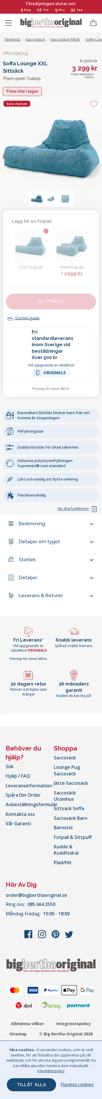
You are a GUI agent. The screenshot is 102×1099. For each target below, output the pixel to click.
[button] (36, 198)
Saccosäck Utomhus (65, 796)
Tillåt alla (31, 1084)
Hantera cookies (77, 1084)
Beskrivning (32, 523)
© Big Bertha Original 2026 (66, 1034)
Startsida (12, 39)
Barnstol (63, 827)
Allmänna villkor (27, 1023)
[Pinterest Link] (56, 937)
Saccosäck (65, 758)
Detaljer (28, 577)
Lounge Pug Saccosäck (67, 770)
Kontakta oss (20, 814)
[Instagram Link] (42, 937)
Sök (10, 766)
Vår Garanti (18, 823)
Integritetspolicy (73, 1023)
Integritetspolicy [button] (51, 1070)
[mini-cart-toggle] (93, 23)
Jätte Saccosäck (71, 783)
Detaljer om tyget (39, 541)
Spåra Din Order (23, 795)
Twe (79, 9)
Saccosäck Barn (70, 818)
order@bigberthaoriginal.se (36, 895)
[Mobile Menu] (8, 23)
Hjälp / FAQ (18, 776)
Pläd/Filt (63, 862)
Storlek (27, 559)
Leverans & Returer (41, 595)
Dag (27, 9)
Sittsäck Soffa (69, 808)
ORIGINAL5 (54, 373)
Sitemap (18, 1034)
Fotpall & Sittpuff (73, 837)
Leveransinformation (29, 785)
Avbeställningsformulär (32, 804)
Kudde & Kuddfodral (66, 849)
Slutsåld (51, 301)
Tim (46, 9)
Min (62, 9)
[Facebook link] (28, 937)
